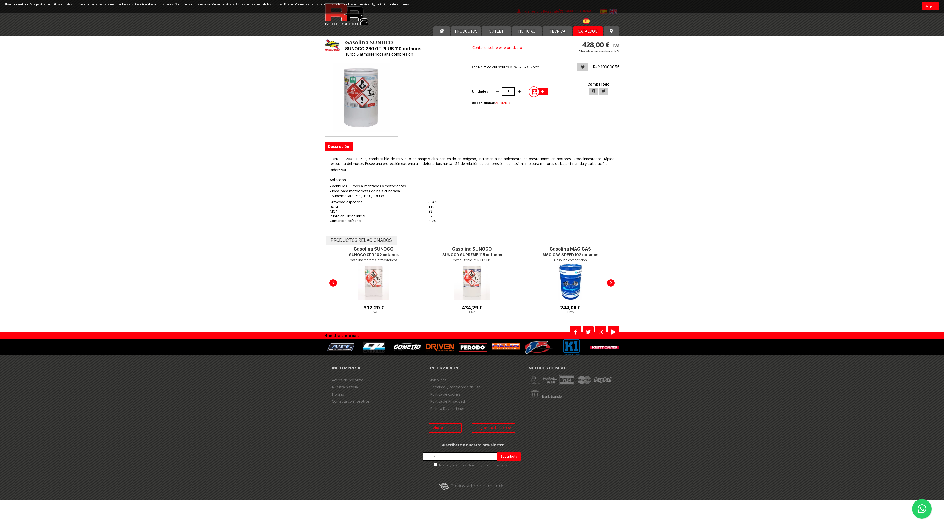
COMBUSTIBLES (498, 67)
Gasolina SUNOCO (526, 67)
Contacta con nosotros (350, 401)
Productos (466, 31)
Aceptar (930, 6)
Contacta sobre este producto (497, 47)
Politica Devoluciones (447, 408)
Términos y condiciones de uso (455, 387)
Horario (338, 394)
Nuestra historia (345, 387)
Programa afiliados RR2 (493, 428)
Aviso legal (438, 380)
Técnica (557, 31)
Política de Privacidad (447, 401)
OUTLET (496, 31)
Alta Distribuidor (445, 428)
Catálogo (588, 31)
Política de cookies (445, 394)
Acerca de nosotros (348, 380)
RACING (477, 67)
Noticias (526, 31)
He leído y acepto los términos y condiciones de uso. (474, 465)
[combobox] (593, 21)
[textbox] (593, 21)
